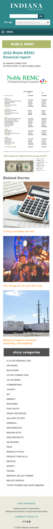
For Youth (13, 408)
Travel (11, 471)
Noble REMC (34, 66)
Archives (12, 365)
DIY (8, 394)
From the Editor (16, 413)
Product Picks (15, 452)
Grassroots (14, 428)
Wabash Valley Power (20, 475)
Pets (9, 447)
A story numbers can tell (18, 231)
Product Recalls (17, 456)
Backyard (13, 370)
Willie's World (15, 480)
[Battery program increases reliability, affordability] (26, 314)
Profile (11, 461)
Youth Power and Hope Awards (25, 485)
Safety (11, 466)
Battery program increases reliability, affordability (20, 342)
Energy (11, 399)
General (12, 423)
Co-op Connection (18, 375)
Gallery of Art (16, 418)
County (11, 389)
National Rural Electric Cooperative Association (26, 511)
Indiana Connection (16, 63)
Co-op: (8, 22)
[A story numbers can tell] (26, 205)
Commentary (14, 385)
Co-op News (13, 380)
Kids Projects (15, 437)
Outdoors (13, 442)
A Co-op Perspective (19, 361)
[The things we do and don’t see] (26, 260)
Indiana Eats (14, 432)
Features (12, 404)
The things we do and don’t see (23, 285)
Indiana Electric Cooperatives (26, 508)
